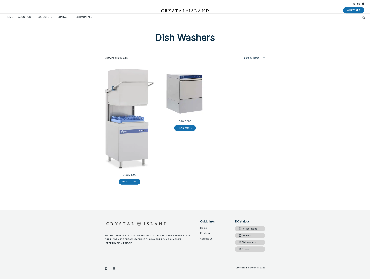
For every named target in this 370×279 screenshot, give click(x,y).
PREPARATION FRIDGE (119, 243)
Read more (129, 181)
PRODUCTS (42, 16)
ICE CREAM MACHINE (132, 239)
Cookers (246, 235)
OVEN (116, 239)
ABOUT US (24, 16)
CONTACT (63, 16)
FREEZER (121, 235)
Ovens (245, 249)
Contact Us (206, 238)
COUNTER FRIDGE (139, 235)
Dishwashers (248, 242)
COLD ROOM (158, 235)
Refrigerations (249, 228)
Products (205, 233)
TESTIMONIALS (83, 16)
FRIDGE (110, 235)
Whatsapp (353, 10)
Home (203, 227)
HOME (9, 16)
